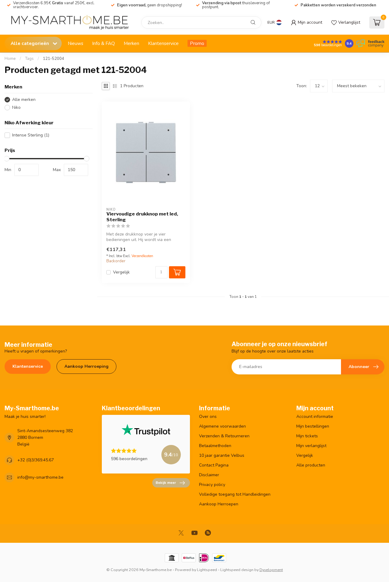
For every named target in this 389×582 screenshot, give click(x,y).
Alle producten (310, 465)
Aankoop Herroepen (218, 504)
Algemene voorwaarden (222, 426)
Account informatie (314, 416)
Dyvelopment (271, 569)
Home (10, 58)
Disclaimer (209, 475)
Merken (131, 43)
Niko (16, 107)
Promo (197, 43)
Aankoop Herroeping (86, 366)
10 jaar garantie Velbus (221, 455)
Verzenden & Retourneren (224, 436)
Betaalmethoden (215, 446)
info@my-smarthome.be (40, 477)
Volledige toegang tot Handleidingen (234, 494)
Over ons (208, 416)
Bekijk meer (166, 482)
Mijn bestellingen (312, 426)
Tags (29, 58)
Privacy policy (212, 484)
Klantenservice (163, 43)
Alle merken (24, 99)
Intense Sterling (30, 135)
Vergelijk (121, 272)
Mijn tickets (307, 436)
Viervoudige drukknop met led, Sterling (142, 216)
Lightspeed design (236, 569)
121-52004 (53, 58)
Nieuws (75, 43)
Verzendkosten (142, 256)
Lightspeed (207, 569)
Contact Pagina (214, 465)
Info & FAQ (103, 43)
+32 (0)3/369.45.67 (35, 460)
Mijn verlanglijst (311, 446)
